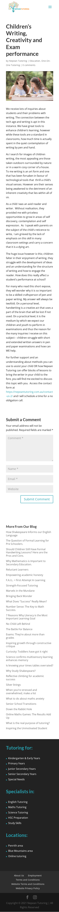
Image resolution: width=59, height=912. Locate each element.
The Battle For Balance (19, 629)
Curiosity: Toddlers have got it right (27, 651)
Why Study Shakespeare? (21, 671)
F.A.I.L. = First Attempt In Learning (25, 580)
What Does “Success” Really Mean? (26, 601)
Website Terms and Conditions (27, 884)
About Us (19, 875)
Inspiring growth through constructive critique (28, 644)
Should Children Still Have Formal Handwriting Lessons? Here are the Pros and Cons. (27, 552)
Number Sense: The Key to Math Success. (25, 608)
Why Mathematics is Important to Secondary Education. (26, 562)
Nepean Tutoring (18, 60)
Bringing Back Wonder (19, 596)
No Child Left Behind (18, 624)
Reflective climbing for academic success (25, 677)
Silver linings (13, 684)
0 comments (28, 65)
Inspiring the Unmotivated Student (26, 728)
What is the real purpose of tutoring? (28, 723)
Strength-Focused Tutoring (22, 585)
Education (35, 60)
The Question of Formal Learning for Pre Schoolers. (27, 542)
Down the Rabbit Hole (19, 709)
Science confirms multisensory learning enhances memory (29, 658)
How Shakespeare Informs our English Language (28, 533)
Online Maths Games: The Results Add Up (28, 716)
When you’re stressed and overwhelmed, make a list (21, 691)
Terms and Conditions (28, 879)
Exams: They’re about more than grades (25, 636)
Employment (35, 875)
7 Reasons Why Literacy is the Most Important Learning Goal (27, 617)
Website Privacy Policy (28, 888)
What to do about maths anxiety (25, 698)
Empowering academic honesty (24, 575)
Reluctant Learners (17, 569)
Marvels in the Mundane (20, 590)
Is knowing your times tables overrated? (29, 665)
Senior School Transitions (21, 704)
